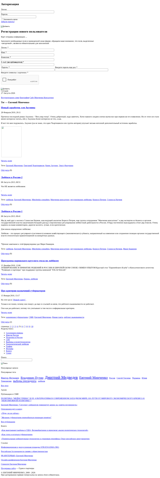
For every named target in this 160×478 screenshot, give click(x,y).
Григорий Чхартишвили (34, 165)
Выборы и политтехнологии (18, 342)
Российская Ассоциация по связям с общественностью (24, 451)
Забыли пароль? (8, 22)
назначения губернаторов (17, 317)
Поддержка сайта (8, 468)
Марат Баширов (130, 249)
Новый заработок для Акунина (18, 107)
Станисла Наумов (114, 200)
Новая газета (57, 317)
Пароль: (4, 14)
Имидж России (12, 335)
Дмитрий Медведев (61, 377)
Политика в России (14, 337)
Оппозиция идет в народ (11, 409)
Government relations (14, 333)
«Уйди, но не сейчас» (10, 413)
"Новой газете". (19, 300)
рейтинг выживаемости (74, 317)
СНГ (8, 340)
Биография (24, 98)
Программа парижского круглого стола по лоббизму (30, 260)
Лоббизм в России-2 (11, 177)
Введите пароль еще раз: (66, 67)
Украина (136, 378)
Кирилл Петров (99, 200)
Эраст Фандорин (66, 165)
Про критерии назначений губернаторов (23, 290)
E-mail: (12, 62)
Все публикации (8, 422)
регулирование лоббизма (81, 200)
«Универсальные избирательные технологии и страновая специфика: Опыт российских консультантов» (45, 439)
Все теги (4, 386)
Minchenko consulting (41, 200)
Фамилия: (6, 57)
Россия (112, 378)
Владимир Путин (32, 377)
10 (32, 326)
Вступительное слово (10, 98)
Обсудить (5, 170)
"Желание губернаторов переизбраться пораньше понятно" (26, 417)
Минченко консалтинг (59, 200)
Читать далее (6, 161)
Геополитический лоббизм (17, 344)
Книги (9, 351)
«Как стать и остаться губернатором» (17, 434)
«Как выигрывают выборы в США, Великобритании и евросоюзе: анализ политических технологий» (44, 430)
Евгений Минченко (14, 165)
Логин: (4, 9)
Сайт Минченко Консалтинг (42, 98)
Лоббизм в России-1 (11, 211)
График (9, 346)
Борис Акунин (51, 165)
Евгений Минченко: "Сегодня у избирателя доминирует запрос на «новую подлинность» (39, 405)
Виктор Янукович (10, 378)
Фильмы (9, 349)
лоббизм (9, 200)
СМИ (31, 317)
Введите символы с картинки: (14, 73)
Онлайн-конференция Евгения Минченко (19, 460)
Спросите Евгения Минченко (13, 464)
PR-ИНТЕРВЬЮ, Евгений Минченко (17, 456)
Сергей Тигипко (124, 378)
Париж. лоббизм (31, 279)
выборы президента (24, 380)
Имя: (4, 52)
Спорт (8, 353)
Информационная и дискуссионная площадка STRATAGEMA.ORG (30, 447)
